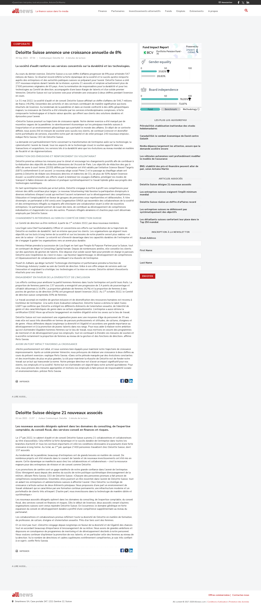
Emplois (180, 11)
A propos (213, 11)
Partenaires (117, 11)
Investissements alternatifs (145, 11)
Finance (102, 11)
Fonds (168, 11)
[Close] (166, 91)
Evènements (197, 11)
